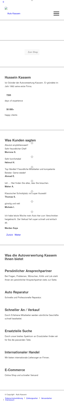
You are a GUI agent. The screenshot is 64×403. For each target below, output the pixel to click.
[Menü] (54, 13)
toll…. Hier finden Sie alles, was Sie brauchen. (27, 182)
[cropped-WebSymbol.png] (26, 13)
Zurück (9, 234)
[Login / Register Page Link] (47, 13)
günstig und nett (12, 203)
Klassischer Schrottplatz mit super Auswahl (25, 193)
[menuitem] (47, 13)
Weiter (18, 234)
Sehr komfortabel (13, 158)
